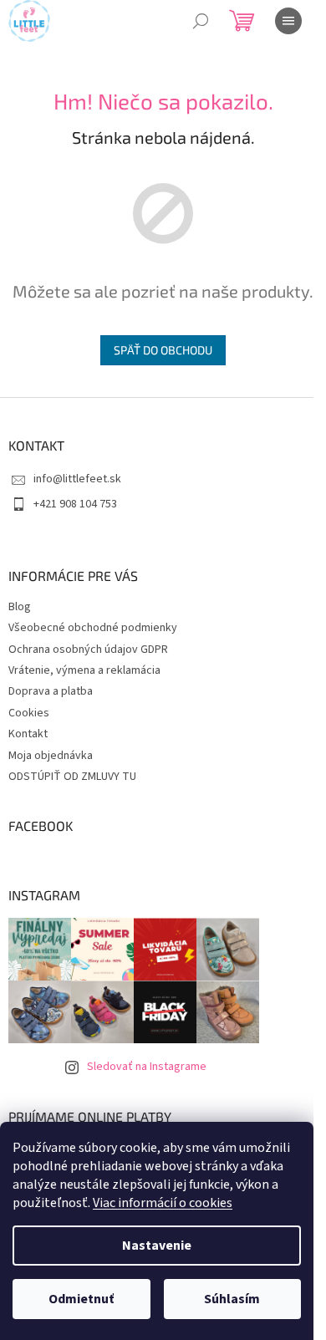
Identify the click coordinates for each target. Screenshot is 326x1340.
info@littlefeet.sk (77, 479)
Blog (19, 607)
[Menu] (288, 21)
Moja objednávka (50, 755)
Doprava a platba (50, 691)
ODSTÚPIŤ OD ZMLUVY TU (72, 776)
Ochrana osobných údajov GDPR (88, 649)
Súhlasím (232, 1299)
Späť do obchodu (163, 350)
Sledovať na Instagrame (146, 1066)
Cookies (28, 713)
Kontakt (28, 734)
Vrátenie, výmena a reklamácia (84, 670)
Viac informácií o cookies (162, 1203)
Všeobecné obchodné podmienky (92, 627)
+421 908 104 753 (75, 504)
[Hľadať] (200, 21)
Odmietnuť (81, 1299)
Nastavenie (156, 1245)
